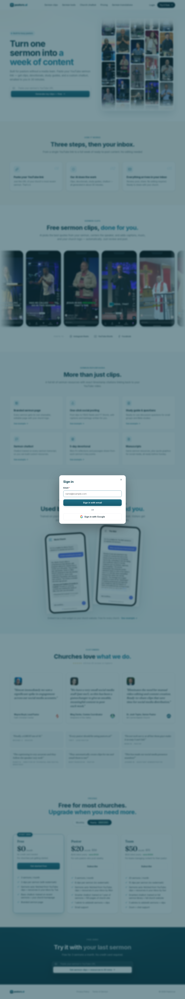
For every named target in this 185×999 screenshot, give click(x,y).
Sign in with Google (94, 516)
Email (66, 488)
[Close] (121, 479)
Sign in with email (92, 502)
